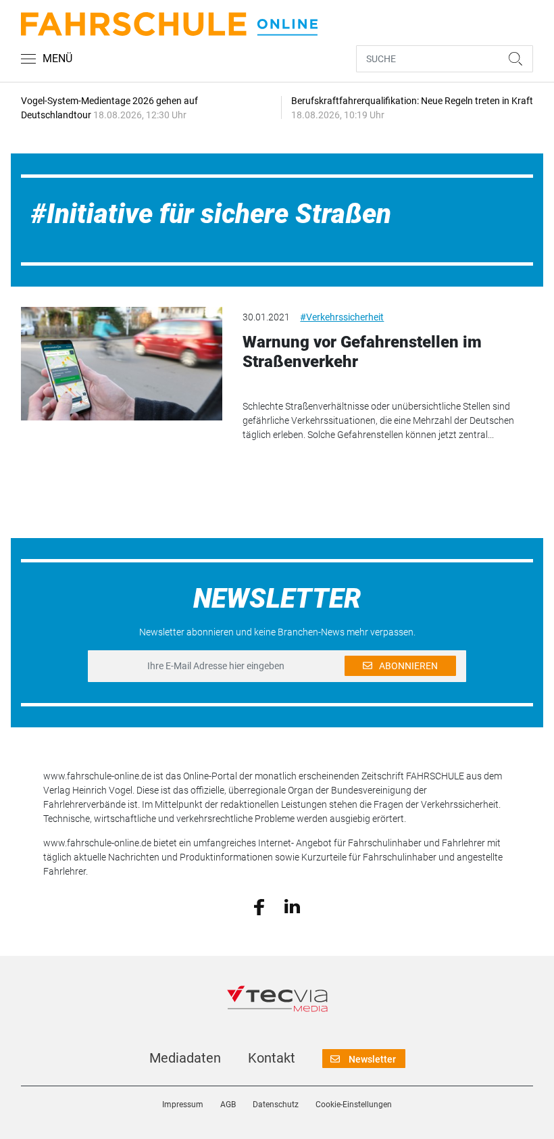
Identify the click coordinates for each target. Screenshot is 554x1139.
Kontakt (271, 1058)
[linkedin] (292, 905)
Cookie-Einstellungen (354, 1104)
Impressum (182, 1104)
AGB (228, 1104)
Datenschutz (276, 1104)
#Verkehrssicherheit (342, 317)
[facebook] (259, 905)
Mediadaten (185, 1058)
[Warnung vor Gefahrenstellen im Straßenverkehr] (121, 363)
